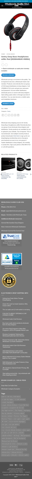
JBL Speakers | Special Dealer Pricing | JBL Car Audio (16, 368)
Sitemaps (27, 472)
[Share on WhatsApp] (2, 115)
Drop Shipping (18, 410)
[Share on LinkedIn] (18, 115)
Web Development (25, 435)
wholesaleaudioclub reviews (8, 444)
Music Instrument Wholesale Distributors (13, 227)
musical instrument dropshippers (17, 421)
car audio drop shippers (7, 399)
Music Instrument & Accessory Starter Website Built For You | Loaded (16, 357)
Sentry (8, 111)
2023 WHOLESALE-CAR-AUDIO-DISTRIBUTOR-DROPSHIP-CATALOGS (15, 351)
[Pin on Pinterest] (15, 115)
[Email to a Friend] (12, 115)
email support (17, 419)
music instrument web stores (9, 427)
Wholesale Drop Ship (21, 449)
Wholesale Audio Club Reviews (12, 319)
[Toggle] (30, 389)
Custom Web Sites (23, 405)
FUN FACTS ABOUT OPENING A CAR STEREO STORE (14, 314)
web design (16, 435)
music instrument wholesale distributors (11, 430)
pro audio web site (12, 432)
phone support (26, 430)
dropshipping (27, 410)
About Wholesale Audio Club (16, 469)
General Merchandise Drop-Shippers (12, 223)
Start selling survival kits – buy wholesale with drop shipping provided (16, 374)
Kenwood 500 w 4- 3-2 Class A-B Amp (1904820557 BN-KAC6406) (7, 176)
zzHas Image (11, 54)
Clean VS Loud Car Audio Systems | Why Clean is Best (15, 304)
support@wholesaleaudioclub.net (16, 211)
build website (17, 396)
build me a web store (7, 396)
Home (3, 54)
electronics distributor (7, 416)
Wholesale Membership (15, 468)
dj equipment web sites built (16, 407)
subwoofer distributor (7, 435)
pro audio (4, 432)
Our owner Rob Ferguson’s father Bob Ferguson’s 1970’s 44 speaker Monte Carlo (16, 329)
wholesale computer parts (8, 449)
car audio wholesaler (20, 399)
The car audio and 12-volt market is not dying (16, 309)
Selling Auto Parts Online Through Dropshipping (13, 299)
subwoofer (21, 432)
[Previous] (1, 177)
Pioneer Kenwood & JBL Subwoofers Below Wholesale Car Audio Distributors (16, 340)
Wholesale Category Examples (10, 389)
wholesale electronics (17, 452)
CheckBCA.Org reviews (10, 266)
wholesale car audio (22, 444)
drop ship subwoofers (7, 413)
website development (7, 438)
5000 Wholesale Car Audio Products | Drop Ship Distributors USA (16, 363)
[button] (2, 5)
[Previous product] (6, 64)
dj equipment (5, 407)
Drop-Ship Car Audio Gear (9, 385)
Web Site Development (19, 438)
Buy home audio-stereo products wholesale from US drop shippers (16, 323)
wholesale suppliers (23, 455)
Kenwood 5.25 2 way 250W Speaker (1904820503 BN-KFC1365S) (22, 176)
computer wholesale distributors (9, 405)
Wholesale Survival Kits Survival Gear (12, 230)
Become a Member (8, 75)
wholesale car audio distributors (9, 446)
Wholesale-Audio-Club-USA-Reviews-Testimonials (14, 346)
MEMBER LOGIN (8, 103)
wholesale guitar (6, 455)
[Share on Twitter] (9, 115)
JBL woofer (4, 421)
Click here (16, 136)
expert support (25, 419)
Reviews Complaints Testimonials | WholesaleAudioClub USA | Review (13, 335)
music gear (4, 424)
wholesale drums (6, 452)
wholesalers (14, 455)
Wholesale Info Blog (16, 471)
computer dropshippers (7, 402)
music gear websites (14, 424)
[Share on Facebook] (6, 115)
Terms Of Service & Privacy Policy (13, 472)
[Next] (31, 177)
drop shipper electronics (8, 410)
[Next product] (2, 64)
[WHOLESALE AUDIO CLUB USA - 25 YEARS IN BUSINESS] (17, 5)
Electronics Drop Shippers (20, 416)
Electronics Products (7, 419)
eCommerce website (19, 413)
